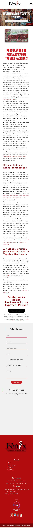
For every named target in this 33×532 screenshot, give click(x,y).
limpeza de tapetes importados (14, 156)
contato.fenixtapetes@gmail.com (17, 489)
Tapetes (10, 467)
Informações (12, 21)
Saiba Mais (16, 311)
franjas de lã (18, 197)
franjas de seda (16, 195)
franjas (6, 195)
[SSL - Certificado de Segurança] (21, 515)
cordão (8, 275)
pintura (24, 290)
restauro (6, 292)
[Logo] (16, 446)
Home (7, 21)
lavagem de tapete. (10, 99)
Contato (10, 469)
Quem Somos (12, 465)
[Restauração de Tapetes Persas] (16, 35)
